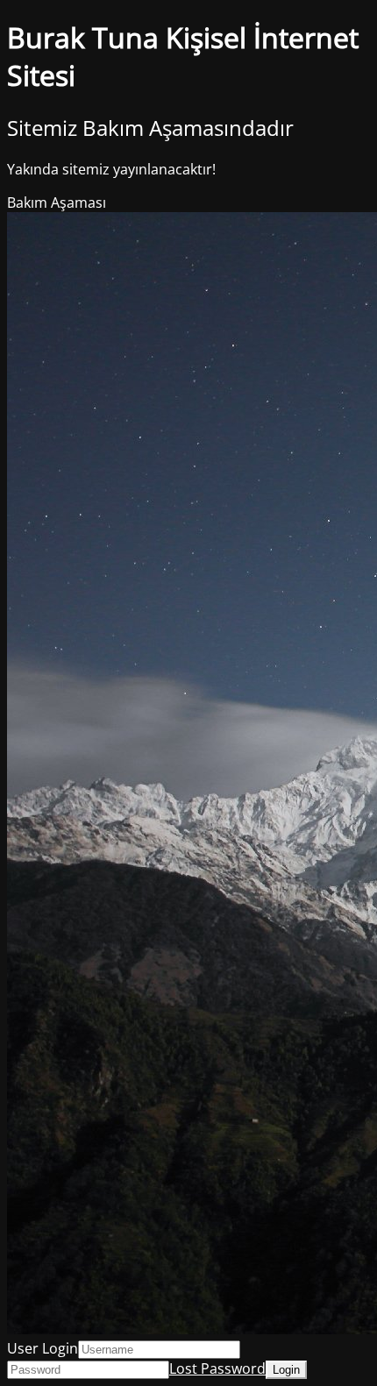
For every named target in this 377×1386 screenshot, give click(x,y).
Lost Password (217, 1368)
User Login (42, 1348)
